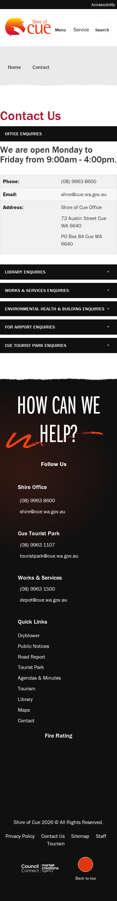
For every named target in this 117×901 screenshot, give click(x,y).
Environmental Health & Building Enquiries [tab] (54, 309)
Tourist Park (31, 667)
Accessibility (103, 4)
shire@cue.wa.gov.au (84, 194)
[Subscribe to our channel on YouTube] (74, 464)
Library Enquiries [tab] (25, 272)
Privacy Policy (20, 836)
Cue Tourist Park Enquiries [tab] (35, 345)
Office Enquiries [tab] (23, 134)
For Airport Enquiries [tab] (30, 327)
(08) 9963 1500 (37, 588)
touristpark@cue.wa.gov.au (49, 555)
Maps (24, 709)
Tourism (26, 688)
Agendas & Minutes (39, 677)
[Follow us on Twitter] (71, 464)
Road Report (31, 656)
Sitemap (80, 836)
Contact (40, 67)
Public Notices (33, 646)
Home (14, 67)
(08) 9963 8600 (78, 181)
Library (25, 699)
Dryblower (29, 635)
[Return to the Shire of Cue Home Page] (28, 27)
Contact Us (53, 836)
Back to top (85, 877)
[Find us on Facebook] (68, 464)
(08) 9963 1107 (37, 544)
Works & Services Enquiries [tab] (37, 290)
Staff (101, 836)
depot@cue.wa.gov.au (43, 599)
